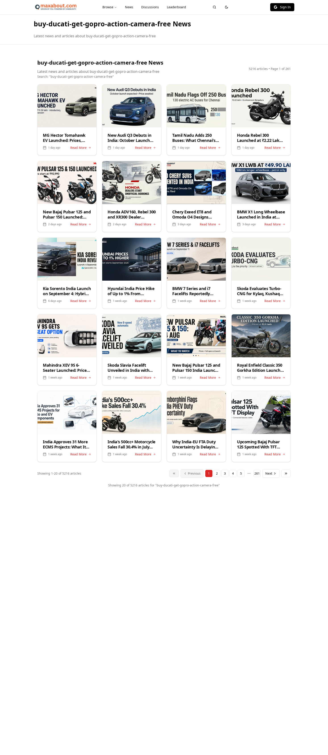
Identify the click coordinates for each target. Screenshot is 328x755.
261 (257, 473)
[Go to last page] (286, 473)
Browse (107, 7)
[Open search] (214, 7)
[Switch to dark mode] (226, 7)
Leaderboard (176, 7)
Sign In (285, 7)
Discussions (150, 7)
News (129, 7)
